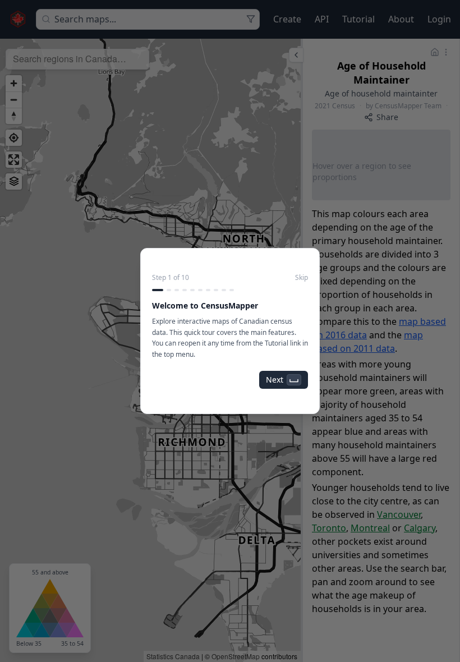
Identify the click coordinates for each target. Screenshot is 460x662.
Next (274, 379)
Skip (301, 277)
